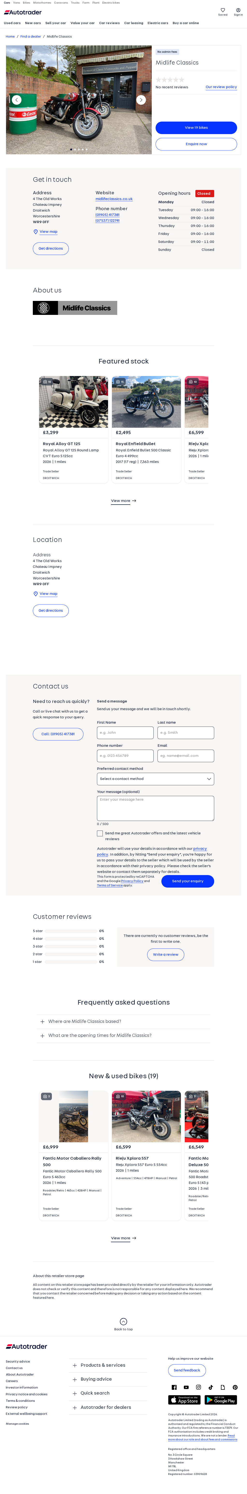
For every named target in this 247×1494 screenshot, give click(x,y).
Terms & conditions (20, 1401)
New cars (33, 23)
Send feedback (187, 1370)
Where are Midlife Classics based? (84, 1021)
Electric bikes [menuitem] (111, 2)
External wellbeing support (26, 1414)
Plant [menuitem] (95, 2)
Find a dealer (31, 37)
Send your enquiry (188, 881)
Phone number (110, 746)
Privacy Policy (132, 881)
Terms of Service (110, 885)
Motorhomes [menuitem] (42, 2)
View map (48, 232)
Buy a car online (186, 23)
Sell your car (55, 23)
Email (162, 746)
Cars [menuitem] (7, 2)
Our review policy (221, 87)
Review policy (17, 1407)
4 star (38, 939)
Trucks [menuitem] (75, 2)
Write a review (165, 955)
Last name (167, 723)
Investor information (22, 1387)
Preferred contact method (120, 769)
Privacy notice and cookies (27, 1394)
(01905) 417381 (108, 215)
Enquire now (196, 144)
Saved (222, 14)
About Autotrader (20, 1374)
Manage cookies (17, 1424)
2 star (37, 954)
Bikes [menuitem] (26, 2)
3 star (38, 946)
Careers (12, 1381)
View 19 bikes (196, 128)
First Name (106, 723)
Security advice (18, 1361)
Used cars (12, 23)
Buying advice (96, 1379)
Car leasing (133, 23)
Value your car (82, 23)
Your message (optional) (118, 792)
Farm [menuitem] (85, 2)
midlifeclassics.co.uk (114, 199)
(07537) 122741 (108, 221)
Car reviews (109, 23)
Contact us (14, 1368)
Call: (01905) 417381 (58, 734)
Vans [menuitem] (16, 2)
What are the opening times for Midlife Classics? (99, 1035)
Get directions (51, 249)
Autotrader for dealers (106, 1407)
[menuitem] (12, 23)
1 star (37, 962)
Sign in (238, 14)
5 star (38, 931)
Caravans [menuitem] (61, 2)
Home (10, 37)
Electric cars (158, 23)
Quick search (95, 1393)
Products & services (103, 1365)
